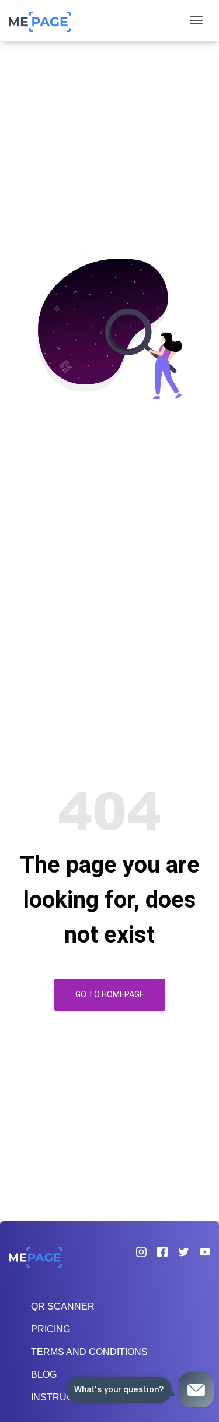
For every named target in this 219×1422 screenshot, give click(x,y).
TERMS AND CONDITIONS (89, 1352)
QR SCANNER (63, 1306)
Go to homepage (109, 994)
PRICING (50, 1329)
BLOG (44, 1374)
